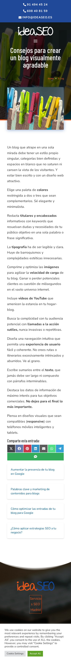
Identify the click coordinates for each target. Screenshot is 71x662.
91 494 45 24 (37, 5)
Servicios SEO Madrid (35, 604)
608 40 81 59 (37, 11)
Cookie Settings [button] (15, 653)
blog (61, 78)
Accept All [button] (35, 653)
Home (51, 78)
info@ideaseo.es (37, 17)
